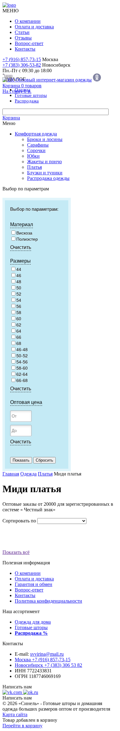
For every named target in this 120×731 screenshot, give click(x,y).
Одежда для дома (33, 622)
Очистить (20, 247)
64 (18, 331)
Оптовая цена (26, 401)
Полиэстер (27, 239)
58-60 (22, 368)
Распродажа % (31, 633)
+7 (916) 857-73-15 (21, 59)
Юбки (33, 156)
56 (18, 306)
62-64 (22, 374)
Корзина (11, 117)
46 (18, 275)
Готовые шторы (31, 627)
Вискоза (24, 233)
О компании (28, 21)
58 (18, 312)
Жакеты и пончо (44, 161)
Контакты (25, 49)
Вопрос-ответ (29, 43)
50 (18, 288)
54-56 (22, 362)
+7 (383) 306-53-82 (21, 65)
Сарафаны (38, 144)
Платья (34, 167)
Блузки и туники (44, 172)
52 (18, 294)
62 (18, 325)
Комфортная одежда (36, 133)
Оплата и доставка (34, 26)
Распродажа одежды (48, 178)
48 (18, 281)
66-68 (22, 380)
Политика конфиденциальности (48, 601)
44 (18, 269)
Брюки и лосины (44, 139)
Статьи (22, 32)
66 (18, 337)
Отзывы (23, 37)
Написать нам (17, 686)
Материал (21, 224)
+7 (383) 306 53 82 (48, 665)
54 (18, 300)
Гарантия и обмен (33, 584)
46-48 (22, 349)
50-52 (22, 355)
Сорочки (36, 150)
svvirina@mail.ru (47, 654)
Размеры (20, 260)
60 (18, 318)
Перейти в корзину (22, 725)
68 (18, 343)
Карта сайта (14, 714)
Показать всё (16, 552)
